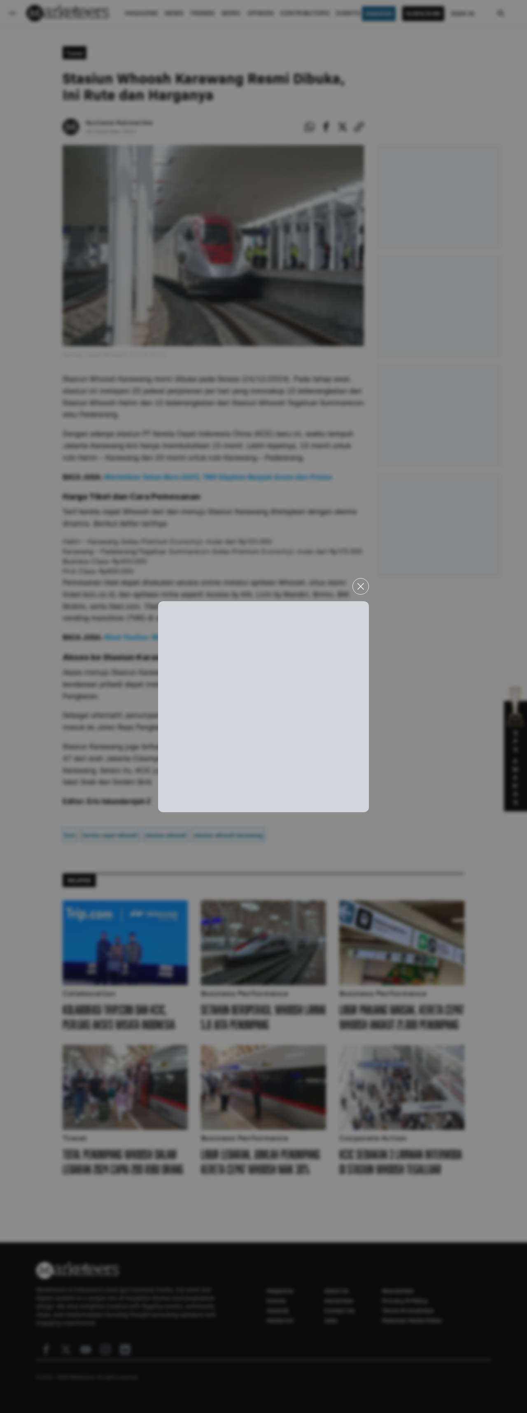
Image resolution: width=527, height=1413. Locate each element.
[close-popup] (360, 586)
